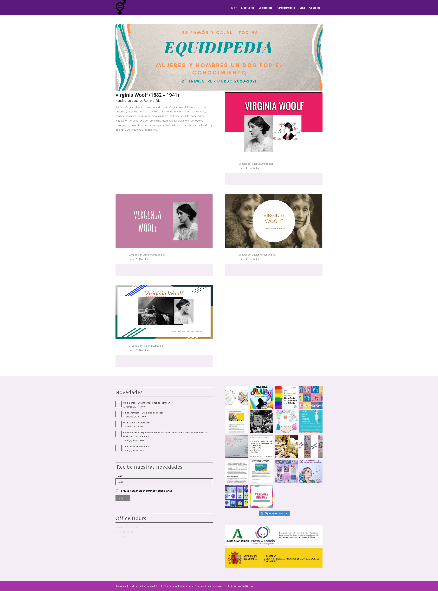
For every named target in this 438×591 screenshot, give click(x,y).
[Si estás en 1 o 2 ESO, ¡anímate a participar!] (261, 471)
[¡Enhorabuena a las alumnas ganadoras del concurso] (311, 446)
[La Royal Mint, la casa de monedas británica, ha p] (236, 397)
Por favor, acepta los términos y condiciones (145, 490)
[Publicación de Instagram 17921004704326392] (311, 422)
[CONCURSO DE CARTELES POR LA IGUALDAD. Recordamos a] (236, 446)
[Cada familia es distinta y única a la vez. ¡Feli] (311, 397)
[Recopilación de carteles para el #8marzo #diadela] (286, 471)
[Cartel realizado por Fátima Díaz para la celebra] (311, 471)
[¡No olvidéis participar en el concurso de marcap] (236, 471)
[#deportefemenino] (261, 446)
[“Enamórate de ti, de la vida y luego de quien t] (261, 422)
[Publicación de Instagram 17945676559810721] (236, 422)
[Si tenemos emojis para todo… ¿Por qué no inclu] (236, 496)
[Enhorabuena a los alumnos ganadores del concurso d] (286, 422)
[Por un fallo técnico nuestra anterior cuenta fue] (261, 496)
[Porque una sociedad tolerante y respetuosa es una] (261, 397)
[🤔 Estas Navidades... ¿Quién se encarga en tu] (286, 446)
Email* (119, 476)
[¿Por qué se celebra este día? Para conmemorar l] (286, 397)
